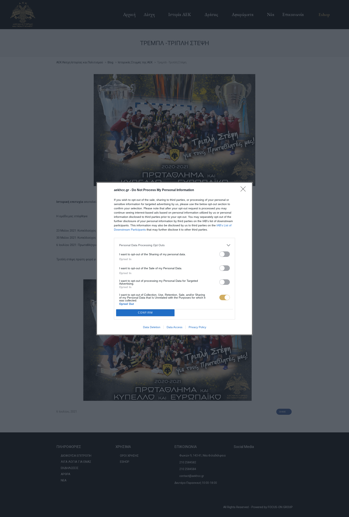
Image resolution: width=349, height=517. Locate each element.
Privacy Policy (197, 327)
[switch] (224, 254)
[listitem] (174, 245)
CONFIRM (145, 312)
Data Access (174, 327)
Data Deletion (151, 327)
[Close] (244, 190)
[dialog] (174, 258)
